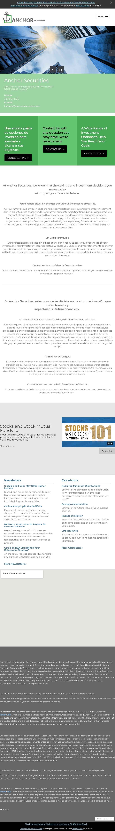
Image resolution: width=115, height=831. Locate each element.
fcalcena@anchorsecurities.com (22, 106)
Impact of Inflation (72, 516)
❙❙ (61, 69)
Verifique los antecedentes (24, 5)
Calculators (70, 480)
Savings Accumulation (75, 504)
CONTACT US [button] (54, 149)
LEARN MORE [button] (92, 153)
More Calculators (72, 548)
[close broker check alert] (111, 2)
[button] (102, 16)
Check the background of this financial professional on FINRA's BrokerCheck (56, 2)
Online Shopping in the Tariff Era (23, 506)
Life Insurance (70, 530)
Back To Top (103, 819)
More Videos (7, 446)
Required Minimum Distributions (81, 486)
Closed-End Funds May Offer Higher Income (25, 487)
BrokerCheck (82, 5)
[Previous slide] (3, 53)
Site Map (4, 809)
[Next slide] (112, 53)
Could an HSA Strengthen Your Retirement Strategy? (22, 549)
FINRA (3, 715)
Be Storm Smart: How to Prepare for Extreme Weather (25, 525)
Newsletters (12, 480)
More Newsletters (15, 564)
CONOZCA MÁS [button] (16, 158)
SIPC (9, 715)
